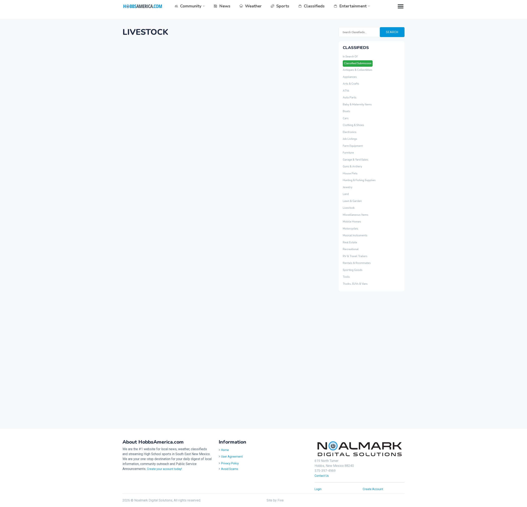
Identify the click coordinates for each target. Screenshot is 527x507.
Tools (346, 277)
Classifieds (314, 6)
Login (318, 489)
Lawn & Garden (352, 201)
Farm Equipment (353, 146)
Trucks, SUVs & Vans (355, 284)
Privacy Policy (230, 463)
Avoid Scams (229, 469)
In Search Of (350, 56)
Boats (346, 111)
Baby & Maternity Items (357, 104)
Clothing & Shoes (353, 125)
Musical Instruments (355, 235)
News (224, 6)
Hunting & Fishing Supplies (359, 180)
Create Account (373, 489)
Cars (346, 118)
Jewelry (347, 187)
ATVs (346, 91)
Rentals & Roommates (357, 263)
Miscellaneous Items (355, 215)
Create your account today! (164, 469)
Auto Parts (349, 97)
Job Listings (350, 139)
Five (280, 500)
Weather (253, 6)
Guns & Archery (352, 166)
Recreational (351, 249)
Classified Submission (357, 63)
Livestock (349, 208)
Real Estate (350, 242)
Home (225, 450)
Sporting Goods (353, 270)
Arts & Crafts (351, 84)
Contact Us (322, 475)
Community (191, 6)
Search (392, 32)
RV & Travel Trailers (355, 256)
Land (346, 194)
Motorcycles (350, 229)
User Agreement (232, 456)
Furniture (348, 153)
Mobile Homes (352, 222)
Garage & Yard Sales (355, 160)
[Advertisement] (355, 359)
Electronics (349, 132)
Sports (282, 6)
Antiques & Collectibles (357, 70)
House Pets (350, 173)
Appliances (350, 77)
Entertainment (353, 6)
